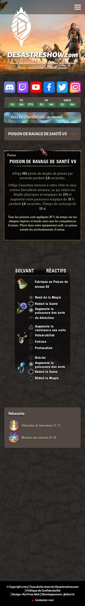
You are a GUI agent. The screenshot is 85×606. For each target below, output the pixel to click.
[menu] (77, 7)
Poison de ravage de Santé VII (42, 161)
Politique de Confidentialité (43, 590)
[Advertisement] (42, 253)
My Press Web (31, 594)
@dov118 (69, 594)
